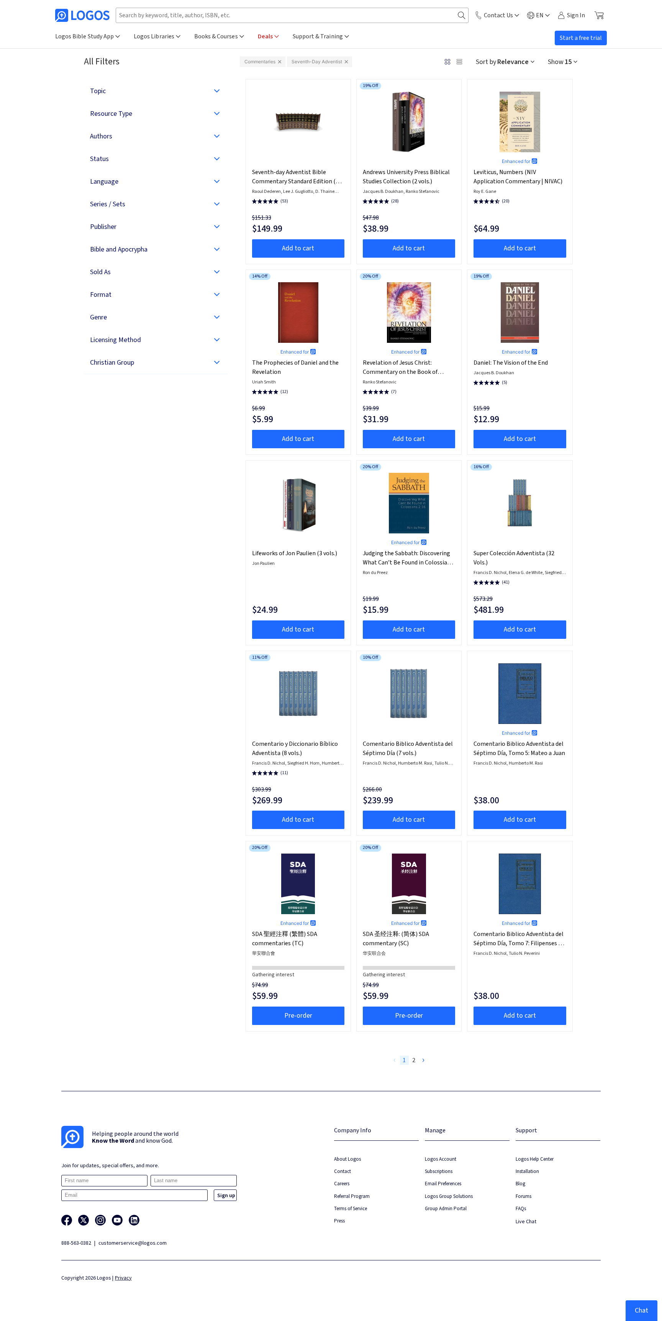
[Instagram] (100, 1220)
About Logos (347, 1159)
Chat (641, 1310)
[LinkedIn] (134, 1220)
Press (339, 1220)
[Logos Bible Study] (82, 15)
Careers (341, 1183)
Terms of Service (350, 1208)
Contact (342, 1171)
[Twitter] (83, 1220)
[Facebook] (66, 1220)
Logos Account (440, 1159)
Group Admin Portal (446, 1208)
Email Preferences (443, 1183)
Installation (527, 1171)
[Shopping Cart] (599, 15)
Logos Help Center (535, 1159)
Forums (523, 1196)
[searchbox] (292, 15)
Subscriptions (438, 1171)
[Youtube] (117, 1220)
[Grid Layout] (447, 61)
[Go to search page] (461, 16)
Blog (520, 1183)
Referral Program (352, 1196)
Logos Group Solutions (449, 1196)
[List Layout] (459, 61)
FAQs (521, 1208)
